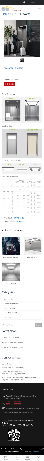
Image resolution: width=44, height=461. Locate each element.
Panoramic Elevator (17, 222)
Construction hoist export (13, 343)
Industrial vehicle (10, 313)
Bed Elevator (32, 258)
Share (5, 459)
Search (38, 325)
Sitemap (35, 451)
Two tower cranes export (12, 348)
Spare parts (8, 317)
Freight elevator (10, 283)
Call (16, 459)
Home (5, 13)
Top (38, 459)
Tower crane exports (11, 337)
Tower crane (9, 299)
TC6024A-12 (19, 218)
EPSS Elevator (9, 308)
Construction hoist (11, 304)
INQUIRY (10, 84)
